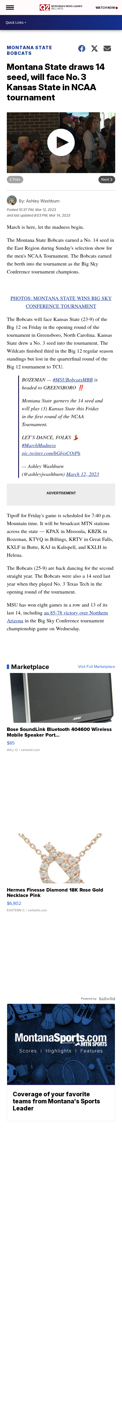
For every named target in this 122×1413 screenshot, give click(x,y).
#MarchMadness (39, 445)
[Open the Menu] (9, 7)
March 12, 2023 (82, 474)
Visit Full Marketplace (96, 667)
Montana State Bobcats (29, 50)
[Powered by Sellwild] (107, 999)
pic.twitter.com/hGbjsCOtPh (51, 453)
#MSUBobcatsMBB (73, 379)
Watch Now (105, 7)
